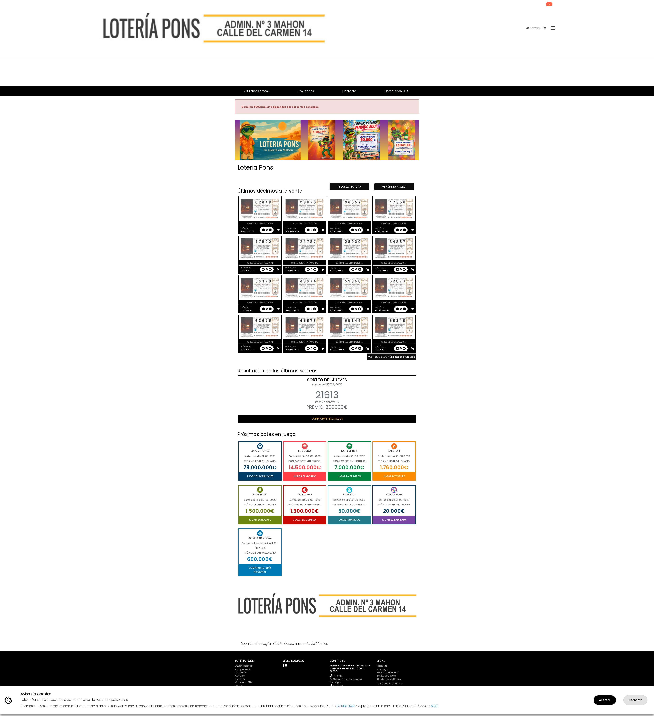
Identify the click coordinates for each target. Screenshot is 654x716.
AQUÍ (434, 706)
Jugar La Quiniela (304, 519)
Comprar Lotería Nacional (260, 569)
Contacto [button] (349, 91)
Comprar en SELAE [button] (397, 91)
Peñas (238, 685)
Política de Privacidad (388, 672)
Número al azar (395, 186)
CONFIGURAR (346, 706)
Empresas (240, 679)
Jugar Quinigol (349, 519)
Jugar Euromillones (260, 476)
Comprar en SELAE (244, 682)
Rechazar (635, 700)
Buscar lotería (350, 186)
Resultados (240, 672)
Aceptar (604, 700)
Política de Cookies (386, 675)
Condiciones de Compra (389, 679)
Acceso (534, 28)
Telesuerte (382, 665)
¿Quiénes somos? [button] (256, 91)
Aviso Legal (382, 669)
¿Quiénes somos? (244, 665)
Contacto (240, 675)
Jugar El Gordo (304, 476)
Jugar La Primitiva (349, 476)
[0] (546, 28)
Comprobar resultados (327, 418)
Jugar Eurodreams (394, 519)
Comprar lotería (243, 669)
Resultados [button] (306, 91)
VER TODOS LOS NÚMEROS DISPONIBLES (391, 357)
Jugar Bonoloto (259, 519)
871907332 (338, 675)
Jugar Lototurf (394, 476)
